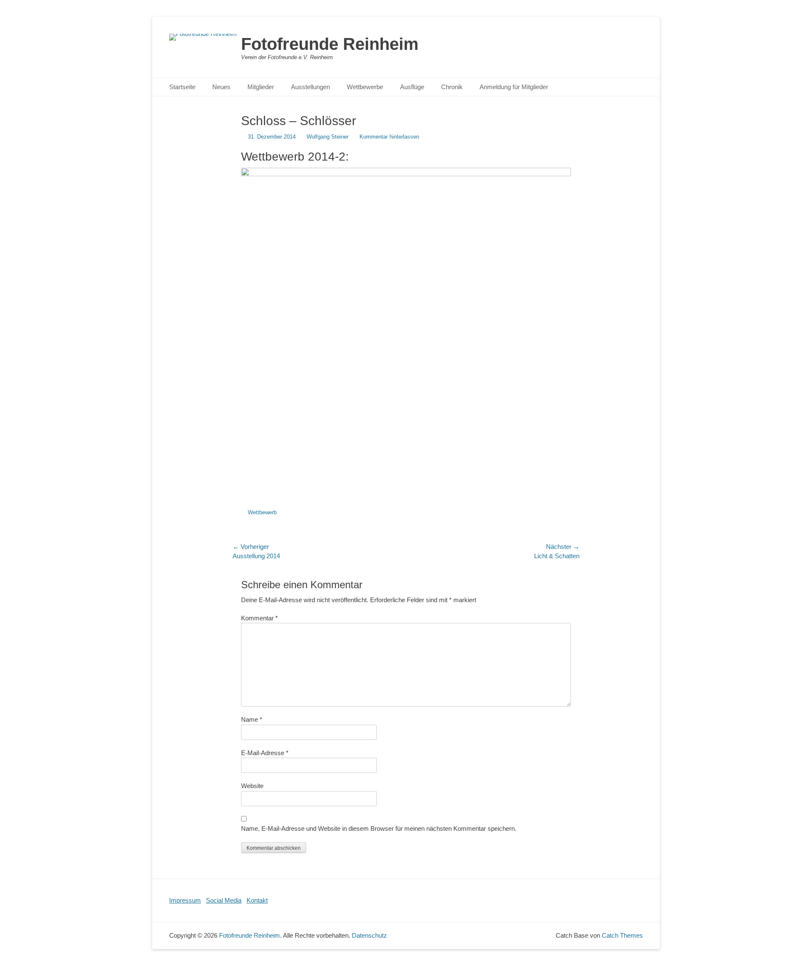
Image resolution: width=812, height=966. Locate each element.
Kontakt (257, 900)
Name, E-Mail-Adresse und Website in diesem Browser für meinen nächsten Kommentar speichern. (378, 828)
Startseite (182, 86)
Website (252, 785)
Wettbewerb (262, 512)
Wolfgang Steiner (327, 137)
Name (251, 719)
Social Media (223, 900)
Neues (221, 86)
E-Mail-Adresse (264, 752)
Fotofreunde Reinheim (330, 44)
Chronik (452, 86)
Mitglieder (260, 86)
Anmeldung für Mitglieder (514, 86)
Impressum (185, 900)
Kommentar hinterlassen (389, 137)
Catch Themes (622, 935)
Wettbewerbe (365, 86)
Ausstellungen (310, 86)
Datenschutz (369, 935)
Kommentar (259, 618)
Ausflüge (412, 86)
